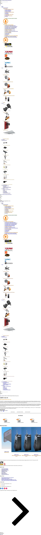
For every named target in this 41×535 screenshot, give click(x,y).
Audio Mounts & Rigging (5, 468)
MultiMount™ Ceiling (4, 471)
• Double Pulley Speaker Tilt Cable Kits (10, 29)
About (4, 190)
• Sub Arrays (6, 231)
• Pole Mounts (6, 12)
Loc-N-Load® (3, 472)
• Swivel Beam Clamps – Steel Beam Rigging (10, 223)
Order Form (4, 186)
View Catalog (1, 201)
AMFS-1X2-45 (16, 455)
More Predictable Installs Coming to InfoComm (8, 477)
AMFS (3, 395)
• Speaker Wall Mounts (8, 206)
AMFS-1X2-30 (26, 455)
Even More (3, 188)
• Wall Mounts (6, 13)
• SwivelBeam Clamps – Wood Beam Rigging (11, 27)
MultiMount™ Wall (4, 470)
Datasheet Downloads (4, 473)
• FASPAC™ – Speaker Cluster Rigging (10, 30)
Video (2, 264)
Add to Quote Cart (2, 409)
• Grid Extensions (7, 34)
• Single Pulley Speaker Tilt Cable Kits (10, 28)
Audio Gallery (5, 387)
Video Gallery (5, 191)
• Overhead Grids (7, 33)
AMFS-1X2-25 (36, 455)
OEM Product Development (6, 389)
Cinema (3, 103)
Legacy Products (5, 192)
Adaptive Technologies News (7, 189)
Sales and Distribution (6, 382)
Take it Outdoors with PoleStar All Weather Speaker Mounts (9, 480)
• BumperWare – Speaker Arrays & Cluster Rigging (11, 31)
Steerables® (6, 16)
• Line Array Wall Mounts (8, 32)
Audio (2, 203)
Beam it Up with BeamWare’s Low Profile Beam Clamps (9, 479)
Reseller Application (5, 384)
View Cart (1, 534)
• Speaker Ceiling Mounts (8, 10)
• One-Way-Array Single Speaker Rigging (10, 25)
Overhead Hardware (4, 140)
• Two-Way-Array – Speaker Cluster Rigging (10, 36)
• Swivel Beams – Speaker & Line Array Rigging (11, 26)
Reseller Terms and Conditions (7, 187)
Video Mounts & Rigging (5, 469)
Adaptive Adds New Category (5, 478)
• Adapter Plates (7, 211)
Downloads (3, 139)
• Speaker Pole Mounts (8, 11)
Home (2, 6)
